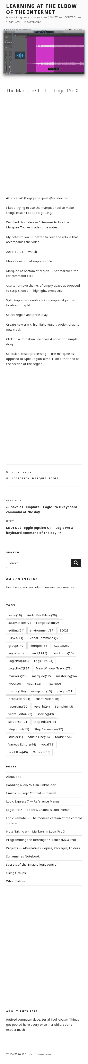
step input (18, 729)
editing (16, 630)
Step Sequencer (48, 729)
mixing (17, 691)
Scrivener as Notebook (23, 856)
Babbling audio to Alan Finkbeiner (31, 785)
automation (19, 623)
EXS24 (15, 638)
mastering (66, 676)
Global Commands (44, 638)
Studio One (39, 737)
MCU (14, 683)
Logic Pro (43, 661)
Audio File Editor (42, 615)
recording (18, 706)
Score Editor (20, 714)
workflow (18, 752)
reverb (42, 706)
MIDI (33, 683)
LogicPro (18, 661)
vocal (47, 744)
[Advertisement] (44, 143)
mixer (53, 683)
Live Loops (63, 653)
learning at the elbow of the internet (41, 9)
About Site (13, 777)
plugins (65, 691)
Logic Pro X (22, 472)
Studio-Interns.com (38, 1054)
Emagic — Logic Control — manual (31, 793)
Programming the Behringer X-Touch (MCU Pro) (41, 840)
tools (54, 478)
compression (48, 623)
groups (16, 645)
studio (15, 737)
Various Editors (22, 744)
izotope (39, 645)
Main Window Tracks (54, 668)
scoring (45, 714)
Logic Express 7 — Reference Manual (33, 801)
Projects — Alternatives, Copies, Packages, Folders (43, 848)
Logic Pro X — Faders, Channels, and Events (37, 810)
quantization (47, 699)
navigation (41, 691)
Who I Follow (15, 881)
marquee (39, 478)
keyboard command (27, 653)
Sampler (64, 706)
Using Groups (16, 873)
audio (15, 615)
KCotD (62, 645)
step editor (45, 722)
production (19, 699)
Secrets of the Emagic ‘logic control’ (32, 864)
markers (17, 676)
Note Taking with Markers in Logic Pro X (35, 831)
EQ (65, 630)
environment (42, 630)
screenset (18, 722)
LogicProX (21, 478)
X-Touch (41, 752)
